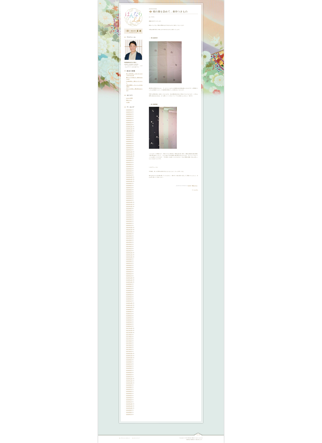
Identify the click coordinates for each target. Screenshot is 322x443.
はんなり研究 (129, 98)
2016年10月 (129, 357)
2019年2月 (129, 298)
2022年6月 (129, 214)
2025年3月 (129, 145)
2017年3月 (129, 347)
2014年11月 (129, 406)
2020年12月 (129, 252)
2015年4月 (129, 395)
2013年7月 (129, 414)
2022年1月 (129, 225)
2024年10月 (129, 156)
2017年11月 (129, 330)
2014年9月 (129, 410)
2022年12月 (129, 202)
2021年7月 (129, 238)
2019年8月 (129, 286)
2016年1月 (129, 376)
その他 (127, 102)
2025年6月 (129, 139)
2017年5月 (129, 343)
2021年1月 (129, 250)
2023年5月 (129, 191)
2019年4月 (129, 294)
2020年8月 (129, 261)
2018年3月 (129, 322)
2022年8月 (129, 210)
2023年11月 (129, 179)
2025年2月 (129, 147)
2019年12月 (129, 277)
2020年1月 (129, 275)
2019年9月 (129, 284)
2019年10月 (129, 282)
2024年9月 (129, 158)
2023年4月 (129, 193)
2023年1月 (129, 200)
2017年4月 (129, 345)
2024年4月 (129, 168)
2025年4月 (129, 143)
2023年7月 (129, 187)
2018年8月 (129, 311)
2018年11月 (129, 305)
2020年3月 (129, 271)
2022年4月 (129, 219)
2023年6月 (129, 189)
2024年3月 (129, 170)
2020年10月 (129, 256)
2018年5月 (129, 317)
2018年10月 (129, 307)
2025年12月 (129, 126)
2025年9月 (129, 133)
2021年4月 (129, 244)
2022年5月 (129, 217)
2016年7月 (129, 364)
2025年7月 (129, 137)
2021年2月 (129, 248)
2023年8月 (129, 185)
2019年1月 (129, 301)
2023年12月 (129, 177)
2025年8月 (129, 135)
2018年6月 (129, 315)
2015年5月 (129, 393)
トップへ (196, 189)
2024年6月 (129, 164)
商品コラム (194, 185)
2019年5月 (129, 292)
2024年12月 (129, 151)
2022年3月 (129, 221)
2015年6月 (129, 391)
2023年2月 (129, 198)
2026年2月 (129, 122)
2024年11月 (129, 154)
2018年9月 (129, 309)
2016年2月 (129, 374)
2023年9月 (129, 183)
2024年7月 (129, 162)
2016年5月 (129, 368)
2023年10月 (129, 181)
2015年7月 (129, 389)
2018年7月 (129, 313)
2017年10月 (129, 332)
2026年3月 (129, 120)
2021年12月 (129, 227)
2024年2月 (129, 173)
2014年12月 (129, 403)
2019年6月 (129, 290)
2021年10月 (129, 231)
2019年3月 (129, 296)
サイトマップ (137, 438)
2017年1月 (129, 351)
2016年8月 (129, 361)
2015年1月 (129, 401)
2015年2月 (129, 399)
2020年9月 (129, 259)
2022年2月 (129, 223)
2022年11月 (129, 204)
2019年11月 (129, 280)
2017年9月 (129, 334)
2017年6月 (129, 340)
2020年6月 (129, 265)
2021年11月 (129, 229)
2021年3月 (129, 246)
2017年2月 (129, 349)
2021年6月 (129, 240)
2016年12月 (129, 353)
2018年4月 (129, 320)
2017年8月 (129, 336)
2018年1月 (129, 326)
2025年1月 (129, 149)
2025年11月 (129, 128)
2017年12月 (129, 328)
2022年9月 (129, 208)
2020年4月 (129, 269)
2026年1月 (129, 124)
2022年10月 (129, 206)
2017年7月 (129, 338)
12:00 (189, 185)
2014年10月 (129, 408)
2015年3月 (129, 397)
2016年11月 (129, 355)
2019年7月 (129, 288)
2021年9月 (129, 233)
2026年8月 (129, 109)
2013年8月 (129, 412)
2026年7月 (129, 112)
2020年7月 (129, 263)
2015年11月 (129, 380)
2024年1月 (129, 175)
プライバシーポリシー (125, 438)
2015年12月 (129, 378)
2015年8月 (129, 387)
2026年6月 (129, 114)
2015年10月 (129, 383)
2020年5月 (129, 267)
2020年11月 (129, 254)
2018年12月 (129, 303)
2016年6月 (129, 366)
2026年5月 (129, 116)
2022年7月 (129, 212)
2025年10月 (129, 130)
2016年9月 (129, 359)
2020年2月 (129, 273)
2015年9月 (129, 385)
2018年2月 (129, 324)
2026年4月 (129, 118)
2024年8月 (129, 160)
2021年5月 (129, 242)
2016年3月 (129, 372)
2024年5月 (129, 166)
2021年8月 (129, 236)
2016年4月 (129, 370)
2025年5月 (129, 141)
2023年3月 (129, 196)
